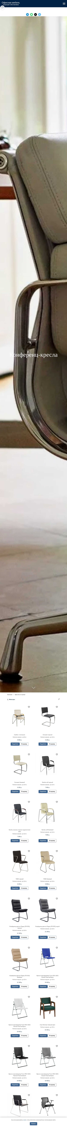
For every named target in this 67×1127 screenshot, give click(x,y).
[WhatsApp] (31, 14)
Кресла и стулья (20, 694)
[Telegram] (27, 14)
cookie (24, 1120)
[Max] (39, 14)
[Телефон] (35, 14)
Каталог (9, 694)
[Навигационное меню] (64, 4)
